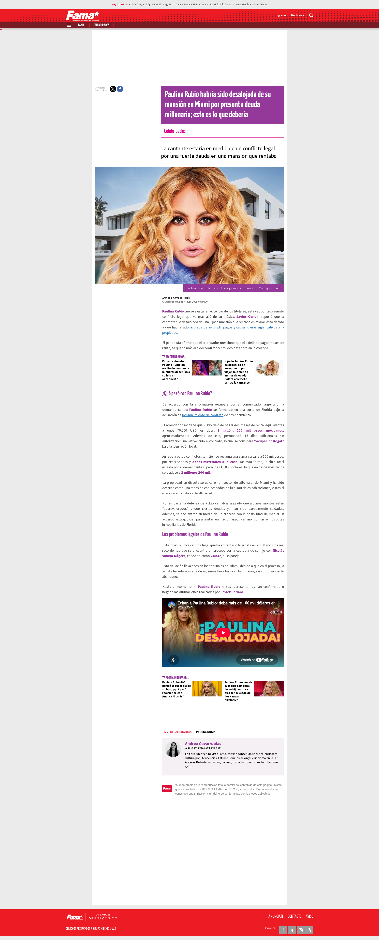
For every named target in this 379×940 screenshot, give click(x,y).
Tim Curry (136, 4)
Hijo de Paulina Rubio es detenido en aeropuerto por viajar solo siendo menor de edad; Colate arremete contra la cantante (238, 372)
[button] (113, 89)
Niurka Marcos (260, 4)
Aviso (309, 916)
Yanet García (242, 4)
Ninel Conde (199, 4)
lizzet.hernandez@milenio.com (203, 748)
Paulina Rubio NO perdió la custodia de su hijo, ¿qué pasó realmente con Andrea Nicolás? (176, 689)
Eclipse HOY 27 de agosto (159, 4)
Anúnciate (275, 916)
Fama (81, 25)
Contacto (294, 916)
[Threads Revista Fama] (309, 930)
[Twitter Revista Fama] (292, 930)
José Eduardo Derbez (221, 4)
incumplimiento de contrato (202, 415)
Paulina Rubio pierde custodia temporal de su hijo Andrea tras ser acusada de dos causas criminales (238, 691)
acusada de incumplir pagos (211, 327)
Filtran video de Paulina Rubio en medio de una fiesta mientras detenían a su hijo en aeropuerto (176, 370)
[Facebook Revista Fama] (283, 930)
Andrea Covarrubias (176, 298)
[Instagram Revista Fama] (301, 930)
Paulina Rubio (206, 732)
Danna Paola (183, 4)
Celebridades (101, 25)
